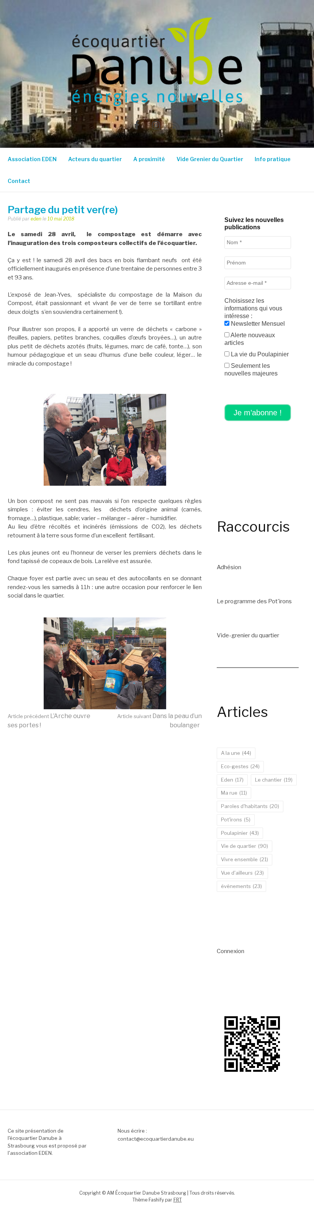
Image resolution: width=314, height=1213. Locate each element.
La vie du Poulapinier (259, 354)
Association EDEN (32, 159)
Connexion (230, 951)
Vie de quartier (244, 846)
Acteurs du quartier (95, 159)
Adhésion (229, 567)
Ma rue (234, 793)
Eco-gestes (240, 766)
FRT (177, 1200)
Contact (19, 181)
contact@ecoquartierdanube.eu (156, 1139)
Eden (232, 780)
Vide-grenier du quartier (248, 635)
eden (36, 219)
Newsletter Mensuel (257, 323)
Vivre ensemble (244, 859)
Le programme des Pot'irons (254, 601)
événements (241, 886)
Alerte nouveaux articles (249, 339)
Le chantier (274, 780)
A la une (236, 753)
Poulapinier (240, 833)
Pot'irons (235, 819)
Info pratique (273, 159)
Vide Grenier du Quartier (210, 159)
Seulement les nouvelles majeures (251, 369)
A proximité (149, 159)
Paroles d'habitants (250, 806)
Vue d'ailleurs (242, 873)
